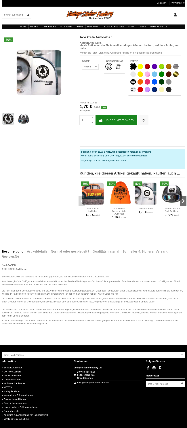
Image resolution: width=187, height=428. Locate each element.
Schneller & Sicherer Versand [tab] (145, 251)
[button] (82, 201)
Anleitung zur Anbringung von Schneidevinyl (26, 415)
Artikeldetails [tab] (37, 251)
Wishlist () (179, 3)
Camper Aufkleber (13, 379)
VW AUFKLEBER (12, 371)
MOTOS (8, 387)
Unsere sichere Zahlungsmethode (21, 407)
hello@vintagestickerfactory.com (93, 382)
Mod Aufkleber (146, 208)
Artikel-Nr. (84, 102)
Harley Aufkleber (12, 391)
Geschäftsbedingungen (15, 403)
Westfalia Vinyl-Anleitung (16, 419)
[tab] (10, 257)
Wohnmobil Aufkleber (14, 383)
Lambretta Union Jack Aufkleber (172, 209)
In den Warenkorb (120, 120)
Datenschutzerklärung (15, 399)
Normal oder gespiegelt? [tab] (70, 251)
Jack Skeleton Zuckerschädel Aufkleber (119, 211)
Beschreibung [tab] (13, 251)
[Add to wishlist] (143, 120)
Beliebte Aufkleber (13, 367)
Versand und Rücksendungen (18, 395)
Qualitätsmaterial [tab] (106, 251)
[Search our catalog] (28, 14)
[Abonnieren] (182, 353)
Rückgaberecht (11, 411)
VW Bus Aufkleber (13, 375)
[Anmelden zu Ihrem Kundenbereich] (175, 15)
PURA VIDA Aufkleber (93, 209)
